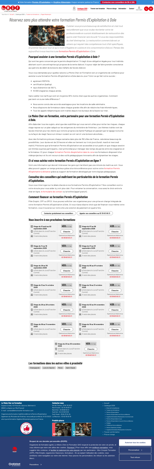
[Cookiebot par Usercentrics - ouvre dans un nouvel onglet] (14, 464)
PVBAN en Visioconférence (114, 425)
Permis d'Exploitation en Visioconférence (118, 414)
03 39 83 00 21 (66, 238)
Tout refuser (135, 457)
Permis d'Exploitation (112, 412)
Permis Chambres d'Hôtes (113, 427)
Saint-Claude (70, 368)
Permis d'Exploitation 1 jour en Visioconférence (119, 421)
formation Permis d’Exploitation (74, 51)
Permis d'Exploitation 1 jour (114, 419)
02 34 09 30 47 (66, 407)
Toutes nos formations (32, 14)
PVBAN (108, 423)
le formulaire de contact (51, 191)
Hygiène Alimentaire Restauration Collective (118, 429)
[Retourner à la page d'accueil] (10, 8)
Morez (60, 368)
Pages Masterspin (46, 14)
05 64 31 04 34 (65, 414)
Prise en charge (109, 434)
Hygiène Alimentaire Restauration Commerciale (119, 416)
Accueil (12, 14)
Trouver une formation (112, 432)
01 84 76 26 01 (67, 405)
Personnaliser (133, 450)
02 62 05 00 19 (66, 416)
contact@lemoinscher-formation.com (20, 410)
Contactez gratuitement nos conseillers (58, 213)
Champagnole (35, 368)
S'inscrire (66, 231)
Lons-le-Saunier (49, 368)
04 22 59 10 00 (64, 412)
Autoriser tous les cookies (135, 442)
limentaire (66, 2)
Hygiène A (57, 2)
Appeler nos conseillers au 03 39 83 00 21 (95, 213)
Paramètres (34, 465)
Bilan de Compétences (112, 408)
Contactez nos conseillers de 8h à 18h (118, 2)
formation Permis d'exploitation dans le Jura (74, 152)
